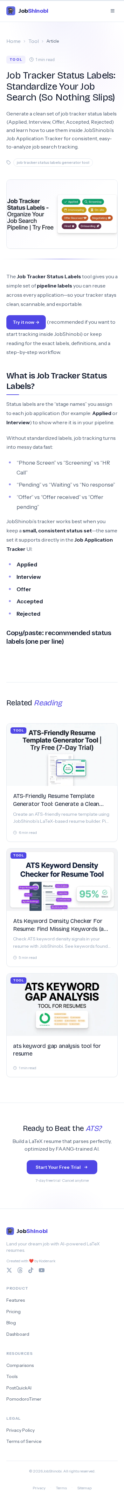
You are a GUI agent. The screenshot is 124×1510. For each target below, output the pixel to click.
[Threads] (20, 1270)
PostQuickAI (18, 1388)
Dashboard (17, 1334)
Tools (11, 1376)
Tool (33, 41)
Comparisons (20, 1365)
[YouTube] (42, 1270)
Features (15, 1300)
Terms (61, 1488)
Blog (11, 1323)
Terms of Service (24, 1441)
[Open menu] (112, 11)
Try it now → (26, 322)
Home (13, 41)
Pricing (13, 1311)
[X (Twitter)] (9, 1270)
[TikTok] (31, 1270)
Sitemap (84, 1488)
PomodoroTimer (23, 1399)
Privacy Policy (20, 1430)
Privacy (39, 1488)
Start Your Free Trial (58, 1167)
